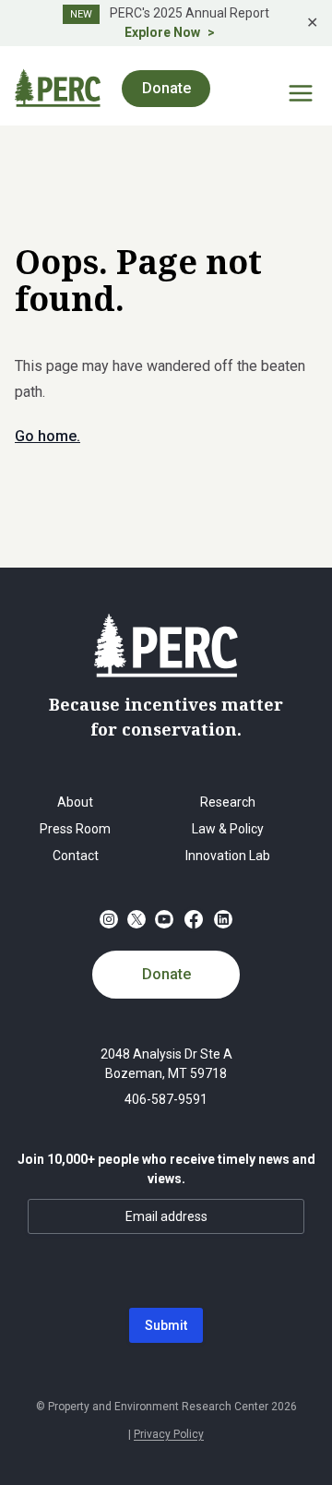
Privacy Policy (169, 1434)
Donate (166, 974)
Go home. (47, 436)
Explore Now (162, 32)
